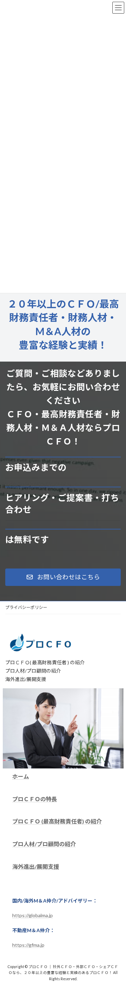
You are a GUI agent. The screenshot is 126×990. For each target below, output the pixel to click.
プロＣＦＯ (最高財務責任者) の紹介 (57, 821)
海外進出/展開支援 (35, 866)
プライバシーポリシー (26, 607)
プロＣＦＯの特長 (34, 799)
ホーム (20, 776)
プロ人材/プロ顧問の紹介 (44, 844)
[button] (63, 577)
